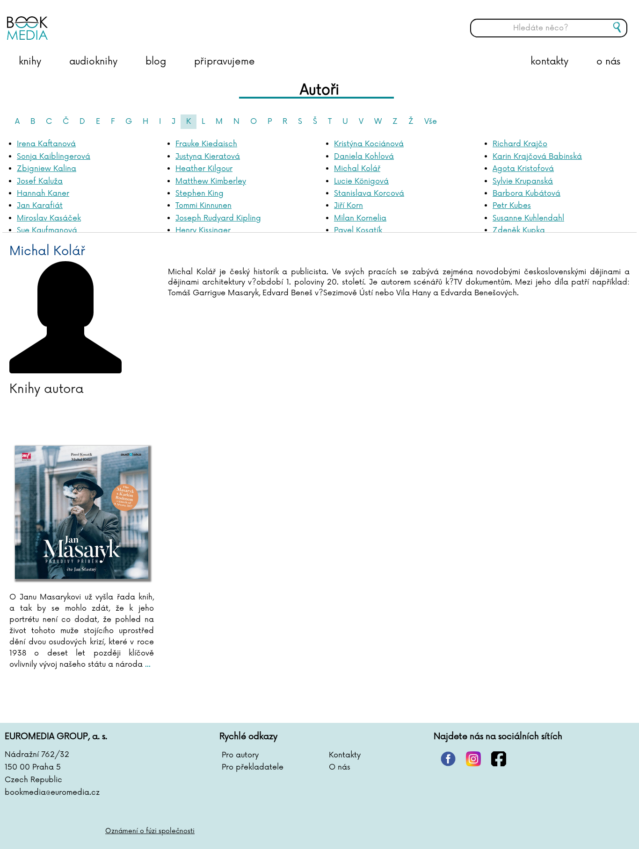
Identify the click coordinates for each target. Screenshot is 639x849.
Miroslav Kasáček (49, 218)
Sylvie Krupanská (523, 181)
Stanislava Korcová (369, 193)
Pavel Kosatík (358, 230)
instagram (473, 758)
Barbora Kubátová (526, 193)
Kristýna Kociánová (369, 144)
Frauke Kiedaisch (206, 144)
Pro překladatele (252, 767)
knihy (30, 61)
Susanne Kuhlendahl (528, 218)
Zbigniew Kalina (46, 168)
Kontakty (345, 755)
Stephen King (199, 193)
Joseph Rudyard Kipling (218, 218)
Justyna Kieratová (207, 156)
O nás (339, 767)
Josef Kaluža (40, 181)
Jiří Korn (348, 205)
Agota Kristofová (523, 168)
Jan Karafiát (40, 205)
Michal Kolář (357, 168)
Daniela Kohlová (364, 156)
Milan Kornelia (360, 218)
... (147, 664)
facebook (498, 758)
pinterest (448, 758)
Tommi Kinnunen (203, 205)
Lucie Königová (361, 181)
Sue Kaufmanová (47, 230)
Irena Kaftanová (46, 144)
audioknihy (93, 61)
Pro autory (240, 755)
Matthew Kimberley (210, 181)
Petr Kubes (512, 205)
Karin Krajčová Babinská (537, 156)
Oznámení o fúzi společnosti (150, 831)
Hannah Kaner (43, 193)
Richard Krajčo (520, 144)
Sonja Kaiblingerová (53, 156)
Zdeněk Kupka (519, 230)
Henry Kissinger (203, 230)
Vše (430, 121)
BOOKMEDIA (100, 21)
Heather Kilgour (203, 168)
